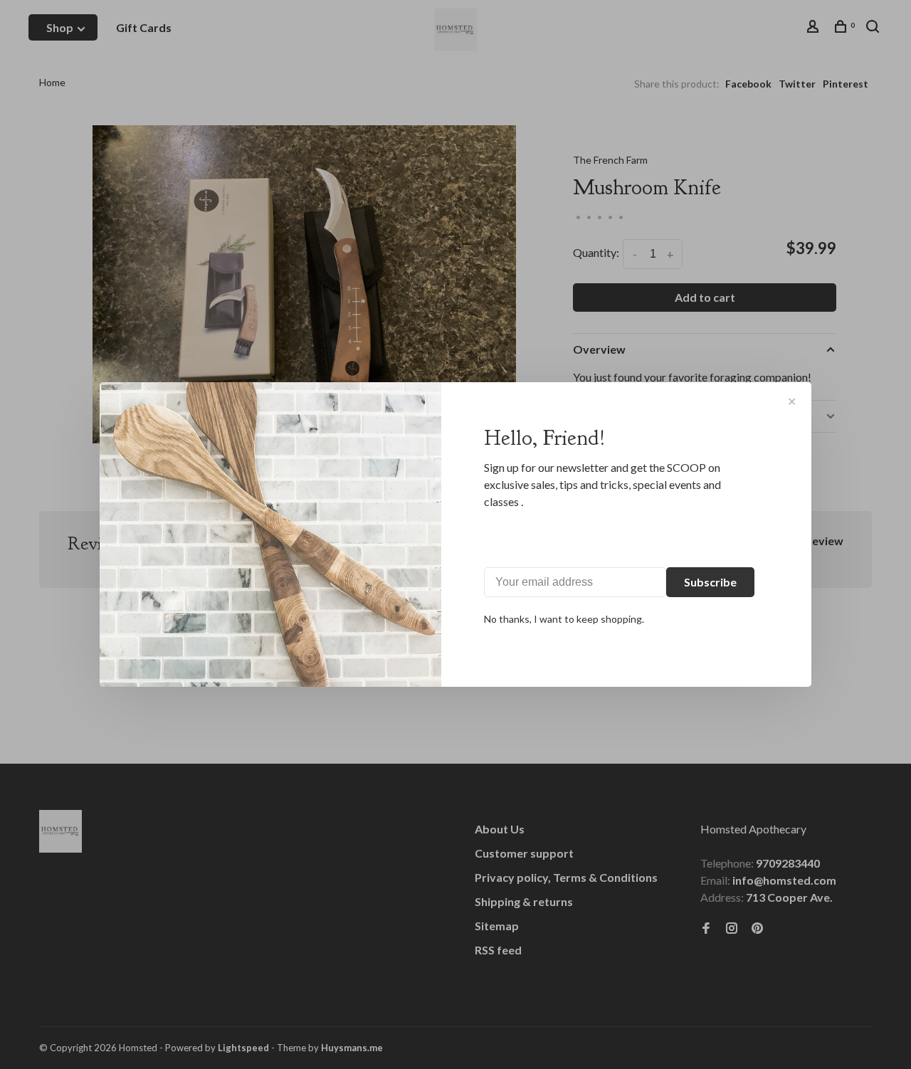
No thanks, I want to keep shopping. (564, 619)
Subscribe (710, 582)
